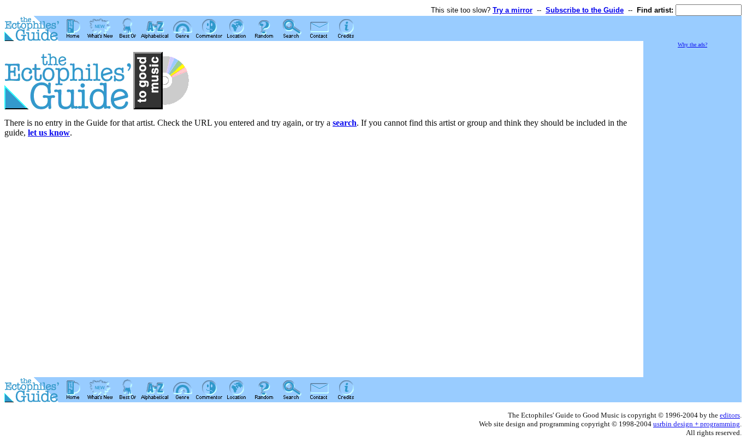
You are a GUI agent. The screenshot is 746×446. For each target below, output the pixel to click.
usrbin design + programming (696, 424)
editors (730, 415)
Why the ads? (692, 45)
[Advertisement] (692, 213)
